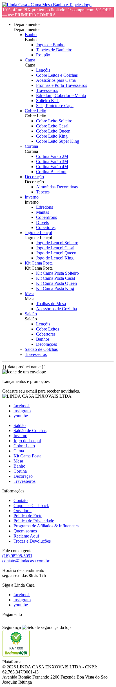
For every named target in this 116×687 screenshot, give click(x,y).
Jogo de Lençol (38, 232)
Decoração (34, 176)
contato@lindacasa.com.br (25, 560)
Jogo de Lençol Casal (55, 247)
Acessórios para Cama (56, 80)
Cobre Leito (35, 110)
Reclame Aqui (26, 536)
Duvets (42, 222)
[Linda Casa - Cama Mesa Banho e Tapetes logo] (47, 4)
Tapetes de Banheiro (54, 49)
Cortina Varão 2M (52, 156)
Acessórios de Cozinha (56, 308)
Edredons (44, 207)
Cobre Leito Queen (53, 131)
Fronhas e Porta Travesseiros (61, 85)
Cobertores (45, 227)
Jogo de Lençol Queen (56, 252)
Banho (31, 34)
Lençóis (43, 70)
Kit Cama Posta (39, 263)
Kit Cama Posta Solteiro (57, 273)
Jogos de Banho (50, 44)
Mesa (29, 293)
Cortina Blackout (51, 171)
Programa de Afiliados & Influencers (46, 525)
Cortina (31, 146)
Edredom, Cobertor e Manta (61, 95)
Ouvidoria (23, 510)
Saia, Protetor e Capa (54, 105)
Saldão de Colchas (41, 349)
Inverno (32, 197)
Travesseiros (47, 90)
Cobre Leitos (47, 329)
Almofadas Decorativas (57, 186)
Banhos (43, 339)
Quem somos (25, 531)
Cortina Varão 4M (52, 166)
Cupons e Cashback (31, 505)
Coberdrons (46, 217)
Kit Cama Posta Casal (55, 278)
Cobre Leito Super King (57, 141)
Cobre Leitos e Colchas (57, 75)
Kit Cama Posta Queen (56, 283)
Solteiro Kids (47, 100)
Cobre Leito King (52, 136)
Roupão (43, 54)
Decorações (46, 344)
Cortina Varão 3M (52, 161)
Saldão (31, 313)
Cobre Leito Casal (52, 126)
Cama (30, 60)
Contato (21, 500)
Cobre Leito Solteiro (54, 120)
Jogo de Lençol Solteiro (57, 242)
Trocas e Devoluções (32, 541)
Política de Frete (28, 515)
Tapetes (43, 192)
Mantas (42, 212)
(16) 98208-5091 (17, 555)
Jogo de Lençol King (54, 258)
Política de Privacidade (34, 520)
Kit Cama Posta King (55, 288)
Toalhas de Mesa (51, 303)
